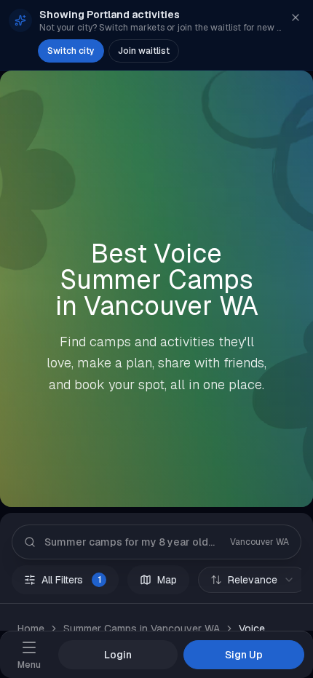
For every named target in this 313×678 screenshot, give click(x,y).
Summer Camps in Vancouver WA (141, 628)
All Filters (71, 579)
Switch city (71, 51)
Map (167, 579)
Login (118, 654)
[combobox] (252, 580)
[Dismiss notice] (295, 17)
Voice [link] (252, 628)
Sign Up (244, 654)
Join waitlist (144, 51)
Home (30, 628)
